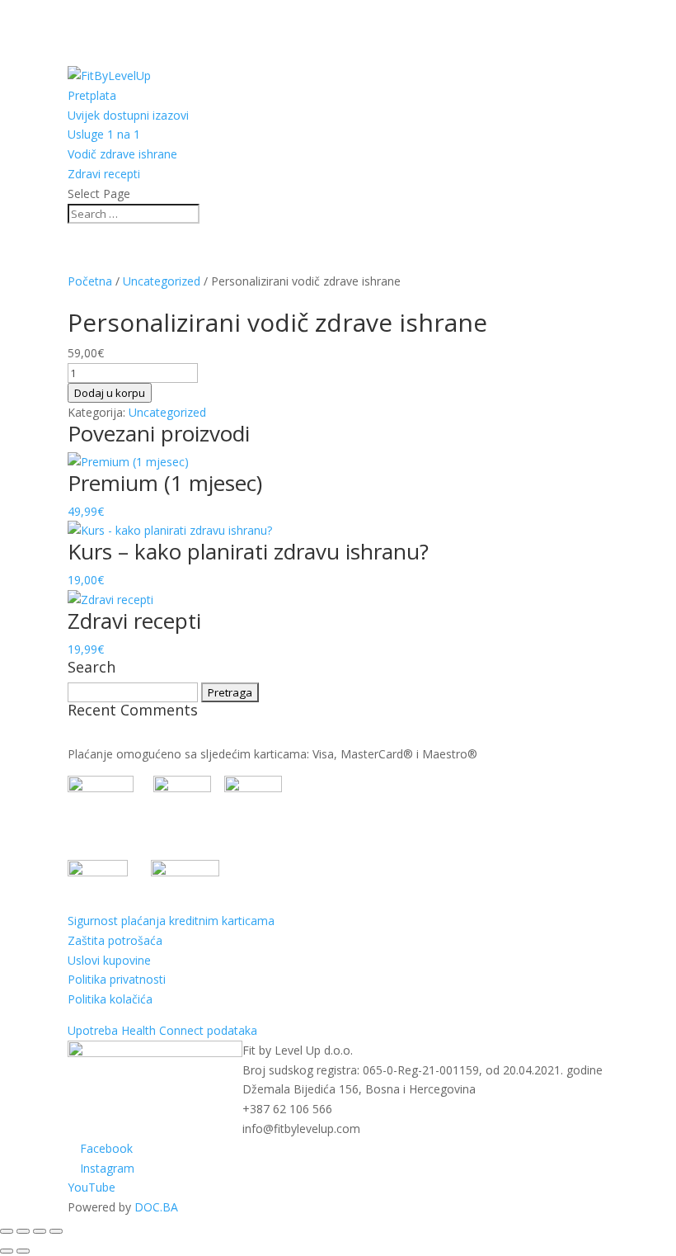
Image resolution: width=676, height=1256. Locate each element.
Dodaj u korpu (109, 392)
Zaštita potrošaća (115, 940)
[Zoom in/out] (6, 1231)
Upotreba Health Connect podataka (162, 1030)
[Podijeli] (39, 1231)
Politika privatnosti (117, 979)
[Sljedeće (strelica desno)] (23, 1251)
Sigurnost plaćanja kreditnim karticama (171, 920)
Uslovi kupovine (109, 960)
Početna (90, 281)
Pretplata (92, 95)
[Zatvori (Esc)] (56, 1231)
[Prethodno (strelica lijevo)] (6, 1251)
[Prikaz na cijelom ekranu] (23, 1231)
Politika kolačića (110, 999)
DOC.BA (156, 1207)
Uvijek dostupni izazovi (128, 115)
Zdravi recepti (104, 174)
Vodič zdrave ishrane (122, 154)
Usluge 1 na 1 (104, 134)
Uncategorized (161, 281)
